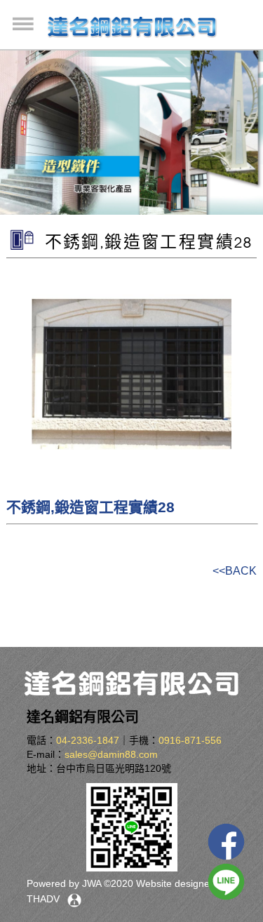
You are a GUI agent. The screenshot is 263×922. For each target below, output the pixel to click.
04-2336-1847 (87, 740)
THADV (43, 898)
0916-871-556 (190, 740)
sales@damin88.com (111, 754)
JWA (90, 883)
